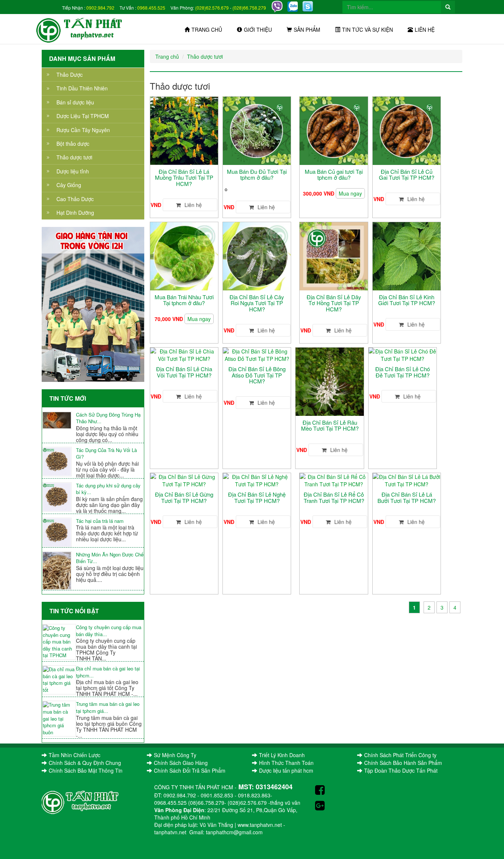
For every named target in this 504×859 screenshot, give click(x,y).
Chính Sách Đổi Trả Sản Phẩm (189, 770)
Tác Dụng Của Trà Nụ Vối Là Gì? (106, 453)
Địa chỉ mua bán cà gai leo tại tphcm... (108, 672)
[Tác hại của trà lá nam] (59, 532)
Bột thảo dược (72, 143)
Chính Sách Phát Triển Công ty (400, 755)
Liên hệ (425, 29)
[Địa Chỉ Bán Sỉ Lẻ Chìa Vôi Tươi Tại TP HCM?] (184, 354)
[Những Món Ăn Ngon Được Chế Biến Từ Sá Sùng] (59, 570)
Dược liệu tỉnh (72, 171)
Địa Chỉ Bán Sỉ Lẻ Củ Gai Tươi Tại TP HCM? (406, 175)
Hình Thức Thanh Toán (286, 762)
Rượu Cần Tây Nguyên (83, 130)
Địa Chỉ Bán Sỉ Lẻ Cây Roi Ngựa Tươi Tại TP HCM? (256, 303)
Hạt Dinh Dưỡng (75, 212)
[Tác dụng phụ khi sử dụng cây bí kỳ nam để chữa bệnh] (59, 497)
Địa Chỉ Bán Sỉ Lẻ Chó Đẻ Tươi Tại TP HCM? (402, 372)
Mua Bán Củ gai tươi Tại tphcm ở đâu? (334, 175)
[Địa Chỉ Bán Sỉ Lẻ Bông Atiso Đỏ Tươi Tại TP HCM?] (257, 354)
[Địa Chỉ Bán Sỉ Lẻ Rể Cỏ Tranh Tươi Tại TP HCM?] (333, 479)
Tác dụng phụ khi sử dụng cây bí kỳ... (108, 489)
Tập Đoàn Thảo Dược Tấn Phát (401, 770)
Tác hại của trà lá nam (100, 521)
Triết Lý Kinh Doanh (282, 755)
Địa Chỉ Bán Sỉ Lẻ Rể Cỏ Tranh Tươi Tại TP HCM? (334, 497)
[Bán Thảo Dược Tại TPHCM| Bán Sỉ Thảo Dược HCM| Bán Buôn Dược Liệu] (83, 28)
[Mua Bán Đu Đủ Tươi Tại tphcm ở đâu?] (257, 130)
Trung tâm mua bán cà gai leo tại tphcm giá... (107, 707)
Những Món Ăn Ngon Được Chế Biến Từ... (110, 558)
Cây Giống (68, 185)
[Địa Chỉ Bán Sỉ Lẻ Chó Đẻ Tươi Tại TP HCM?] (402, 354)
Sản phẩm (307, 29)
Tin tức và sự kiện (367, 29)
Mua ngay (350, 193)
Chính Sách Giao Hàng (181, 762)
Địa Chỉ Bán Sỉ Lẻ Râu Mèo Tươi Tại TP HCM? (330, 425)
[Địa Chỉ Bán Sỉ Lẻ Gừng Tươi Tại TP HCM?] (184, 479)
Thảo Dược (69, 74)
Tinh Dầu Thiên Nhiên (82, 88)
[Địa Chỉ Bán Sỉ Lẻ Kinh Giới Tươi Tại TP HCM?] (407, 255)
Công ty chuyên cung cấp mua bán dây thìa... (108, 631)
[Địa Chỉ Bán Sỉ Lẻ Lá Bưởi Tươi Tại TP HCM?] (407, 479)
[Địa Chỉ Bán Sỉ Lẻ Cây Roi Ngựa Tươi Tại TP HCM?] (257, 255)
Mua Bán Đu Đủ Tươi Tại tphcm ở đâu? (257, 175)
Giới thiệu (258, 29)
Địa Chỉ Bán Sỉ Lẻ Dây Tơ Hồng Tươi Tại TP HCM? (334, 303)
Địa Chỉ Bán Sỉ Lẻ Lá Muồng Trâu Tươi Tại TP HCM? (184, 177)
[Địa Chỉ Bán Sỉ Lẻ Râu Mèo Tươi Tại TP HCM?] (329, 380)
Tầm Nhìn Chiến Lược (74, 755)
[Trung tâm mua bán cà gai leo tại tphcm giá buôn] (59, 718)
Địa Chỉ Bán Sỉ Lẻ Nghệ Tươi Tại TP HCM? (257, 497)
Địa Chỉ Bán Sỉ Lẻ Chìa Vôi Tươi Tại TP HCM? (184, 372)
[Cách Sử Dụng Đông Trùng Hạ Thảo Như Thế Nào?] (59, 420)
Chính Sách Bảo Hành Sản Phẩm (403, 762)
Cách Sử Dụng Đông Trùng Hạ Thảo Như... (108, 418)
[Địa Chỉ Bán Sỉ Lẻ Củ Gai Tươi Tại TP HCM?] (407, 130)
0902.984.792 (100, 7)
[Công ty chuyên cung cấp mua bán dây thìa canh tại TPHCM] (59, 642)
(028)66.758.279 (249, 7)
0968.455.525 (151, 7)
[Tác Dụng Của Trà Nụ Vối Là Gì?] (59, 461)
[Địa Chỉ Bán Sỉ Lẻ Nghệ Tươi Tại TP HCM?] (257, 479)
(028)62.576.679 (212, 7)
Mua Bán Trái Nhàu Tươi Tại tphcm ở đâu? (184, 300)
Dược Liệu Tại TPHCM (82, 116)
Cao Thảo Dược (75, 199)
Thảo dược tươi (74, 157)
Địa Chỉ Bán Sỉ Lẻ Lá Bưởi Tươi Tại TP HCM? (406, 497)
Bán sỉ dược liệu (75, 102)
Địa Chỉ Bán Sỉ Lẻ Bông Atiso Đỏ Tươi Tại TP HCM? (257, 375)
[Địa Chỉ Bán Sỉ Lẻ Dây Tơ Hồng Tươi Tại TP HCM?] (333, 255)
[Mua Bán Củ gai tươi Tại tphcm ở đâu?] (333, 130)
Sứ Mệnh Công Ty (175, 755)
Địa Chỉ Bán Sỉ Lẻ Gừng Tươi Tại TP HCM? (184, 497)
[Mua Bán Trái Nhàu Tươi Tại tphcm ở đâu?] (184, 255)
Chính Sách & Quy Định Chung (85, 762)
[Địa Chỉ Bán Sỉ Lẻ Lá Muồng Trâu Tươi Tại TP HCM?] (184, 130)
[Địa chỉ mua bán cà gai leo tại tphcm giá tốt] (59, 679)
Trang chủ (206, 29)
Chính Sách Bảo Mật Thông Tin (85, 770)
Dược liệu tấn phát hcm (286, 770)
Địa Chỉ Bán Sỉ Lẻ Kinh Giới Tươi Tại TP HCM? (406, 300)
